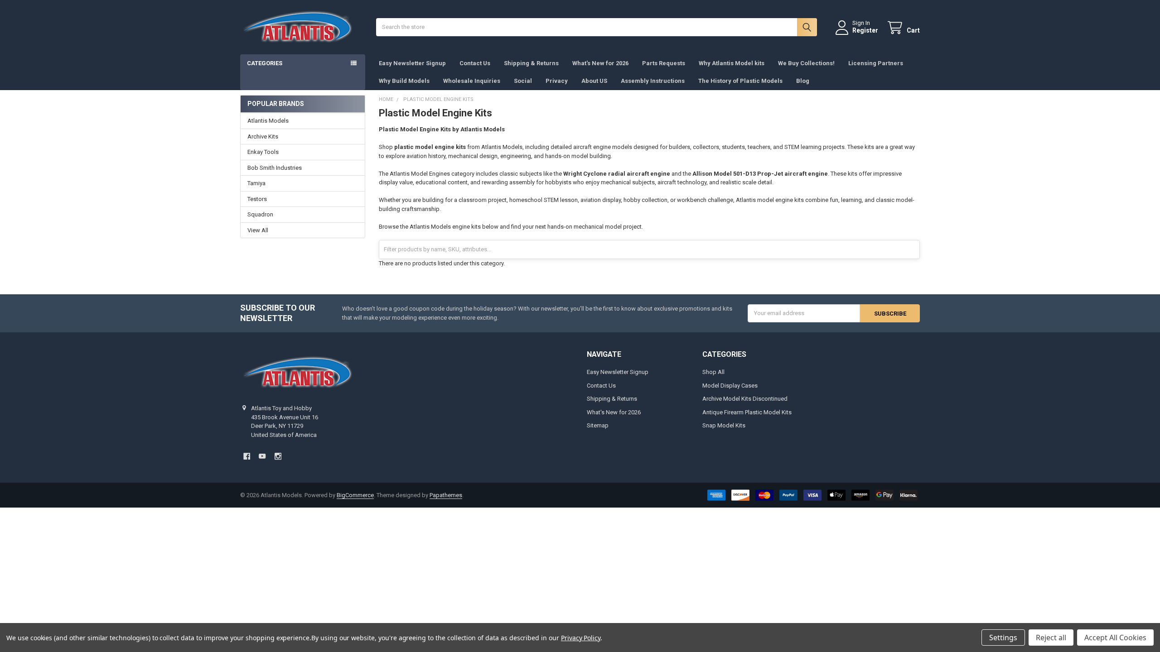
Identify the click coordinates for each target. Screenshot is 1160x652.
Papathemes (446, 495)
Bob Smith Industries (274, 167)
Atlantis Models (268, 120)
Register (865, 30)
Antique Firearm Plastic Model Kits (747, 412)
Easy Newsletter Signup (412, 63)
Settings (1003, 637)
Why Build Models (404, 80)
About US (594, 80)
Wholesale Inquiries (471, 80)
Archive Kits (262, 136)
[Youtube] (262, 456)
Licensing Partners (875, 63)
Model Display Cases (730, 385)
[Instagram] (278, 456)
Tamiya (256, 183)
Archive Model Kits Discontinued (745, 398)
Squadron (260, 214)
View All (257, 230)
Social (523, 80)
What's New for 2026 (600, 63)
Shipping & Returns (531, 63)
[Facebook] (246, 456)
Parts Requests (663, 63)
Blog (802, 80)
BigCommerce (355, 495)
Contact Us (474, 63)
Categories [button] (264, 63)
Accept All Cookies (1115, 637)
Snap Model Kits (723, 425)
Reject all (1051, 637)
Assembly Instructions (653, 80)
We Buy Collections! (806, 63)
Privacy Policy (580, 637)
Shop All (713, 372)
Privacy (557, 80)
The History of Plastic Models (740, 80)
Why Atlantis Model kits (731, 63)
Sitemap (598, 425)
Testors (257, 199)
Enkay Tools (263, 152)
